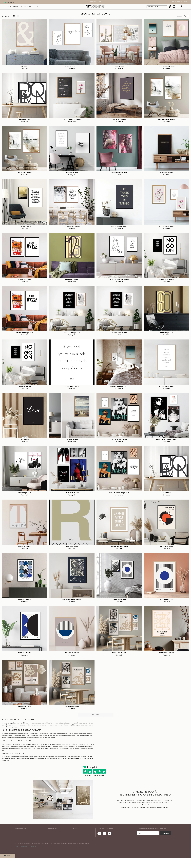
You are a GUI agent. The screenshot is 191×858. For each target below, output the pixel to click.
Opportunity (119, 333)
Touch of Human (166, 119)
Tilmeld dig (165, 833)
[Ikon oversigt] (14, 16)
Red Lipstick (72, 493)
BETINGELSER (53, 829)
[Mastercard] (24, 846)
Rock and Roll (72, 333)
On (166, 493)
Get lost (72, 439)
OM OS (75, 829)
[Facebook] (99, 833)
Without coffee (119, 546)
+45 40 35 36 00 (140, 807)
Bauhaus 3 (24, 653)
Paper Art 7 (72, 706)
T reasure (24, 546)
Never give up (166, 279)
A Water (119, 66)
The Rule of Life (166, 66)
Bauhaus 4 (119, 599)
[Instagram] (104, 833)
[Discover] (33, 846)
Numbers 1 (71, 279)
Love (24, 439)
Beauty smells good (166, 439)
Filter (179, 16)
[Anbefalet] (188, 16)
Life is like (119, 119)
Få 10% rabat (6, 856)
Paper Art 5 (25, 706)
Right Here (24, 172)
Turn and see (119, 172)
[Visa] (16, 846)
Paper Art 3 (119, 653)
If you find (72, 386)
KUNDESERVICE (20, 829)
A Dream (72, 172)
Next (3, 2)
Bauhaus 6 (24, 599)
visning (5, 16)
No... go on (24, 386)
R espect (72, 546)
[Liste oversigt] (18, 16)
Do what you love (119, 386)
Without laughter (119, 279)
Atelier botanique (71, 599)
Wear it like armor (119, 493)
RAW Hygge (25, 279)
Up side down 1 (24, 333)
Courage (25, 226)
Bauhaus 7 (71, 653)
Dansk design (95, 2)
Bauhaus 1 (166, 546)
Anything (166, 172)
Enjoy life (71, 66)
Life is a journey (72, 119)
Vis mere (95, 715)
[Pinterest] (109, 833)
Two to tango (119, 226)
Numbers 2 (166, 333)
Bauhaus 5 (166, 599)
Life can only (166, 226)
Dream (24, 119)
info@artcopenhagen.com (159, 807)
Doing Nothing (72, 226)
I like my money (119, 439)
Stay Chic (24, 493)
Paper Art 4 (166, 653)
